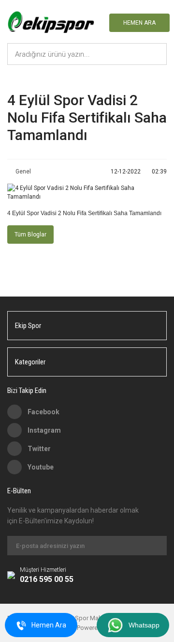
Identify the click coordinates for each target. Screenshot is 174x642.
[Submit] (155, 545)
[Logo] (50, 23)
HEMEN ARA (139, 22)
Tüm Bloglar (30, 234)
